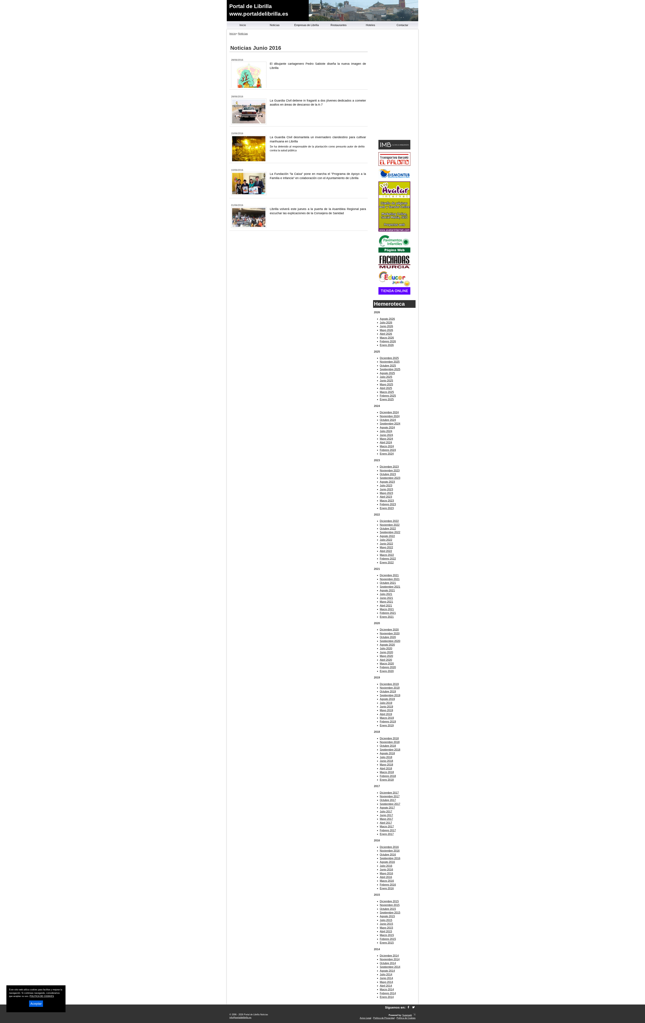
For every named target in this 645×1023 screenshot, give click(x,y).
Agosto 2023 (387, 481)
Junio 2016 (386, 869)
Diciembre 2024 (389, 412)
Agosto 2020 (387, 644)
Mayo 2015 (386, 927)
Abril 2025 (386, 388)
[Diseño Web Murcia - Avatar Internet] (414, 1015)
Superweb (407, 1015)
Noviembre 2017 (390, 796)
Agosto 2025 (387, 373)
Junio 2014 (386, 978)
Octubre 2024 (388, 420)
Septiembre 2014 (390, 966)
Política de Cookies (406, 1018)
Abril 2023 (386, 496)
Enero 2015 (387, 942)
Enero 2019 (387, 725)
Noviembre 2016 (390, 850)
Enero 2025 (387, 399)
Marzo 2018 (387, 772)
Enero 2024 (387, 453)
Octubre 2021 (388, 582)
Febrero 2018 (388, 776)
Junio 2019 (386, 706)
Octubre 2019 (388, 691)
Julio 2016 (386, 865)
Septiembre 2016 (390, 858)
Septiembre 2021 (390, 586)
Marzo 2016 (387, 880)
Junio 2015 (386, 923)
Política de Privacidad (384, 1018)
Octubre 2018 (388, 745)
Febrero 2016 (388, 884)
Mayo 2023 (386, 493)
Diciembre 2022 (389, 521)
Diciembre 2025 (389, 358)
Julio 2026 (386, 322)
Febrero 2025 (388, 395)
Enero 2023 (387, 508)
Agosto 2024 (387, 427)
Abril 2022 (386, 551)
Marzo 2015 (387, 935)
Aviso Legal (365, 1018)
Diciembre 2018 (389, 738)
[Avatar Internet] (394, 230)
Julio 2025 (386, 376)
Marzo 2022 (387, 555)
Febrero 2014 (388, 993)
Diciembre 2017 (389, 792)
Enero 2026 (387, 345)
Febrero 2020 (388, 667)
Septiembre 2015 (390, 912)
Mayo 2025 (386, 384)
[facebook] (408, 1007)
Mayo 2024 (386, 438)
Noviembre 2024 (390, 416)
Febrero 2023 (388, 504)
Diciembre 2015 (389, 901)
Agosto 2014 (387, 970)
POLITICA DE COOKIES (42, 996)
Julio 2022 (386, 539)
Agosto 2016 (387, 862)
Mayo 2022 (386, 547)
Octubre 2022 (388, 528)
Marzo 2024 (387, 446)
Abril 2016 (386, 877)
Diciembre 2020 (389, 629)
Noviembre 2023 (390, 470)
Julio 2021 (386, 594)
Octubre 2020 (388, 637)
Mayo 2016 (386, 873)
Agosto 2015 (387, 916)
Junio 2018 (386, 761)
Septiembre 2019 (390, 695)
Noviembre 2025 (390, 361)
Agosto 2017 (387, 807)
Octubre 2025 (388, 365)
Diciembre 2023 (389, 466)
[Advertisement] (394, 85)
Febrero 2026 (388, 341)
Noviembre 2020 (390, 633)
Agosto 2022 (387, 536)
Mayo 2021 (386, 601)
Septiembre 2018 (390, 749)
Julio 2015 (386, 920)
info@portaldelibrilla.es (240, 1017)
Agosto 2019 (387, 699)
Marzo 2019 (387, 717)
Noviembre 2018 (390, 742)
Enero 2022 (387, 562)
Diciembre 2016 (389, 847)
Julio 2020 (386, 648)
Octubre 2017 (388, 800)
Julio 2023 (386, 485)
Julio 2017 (386, 811)
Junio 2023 (386, 489)
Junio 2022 (386, 543)
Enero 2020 (387, 671)
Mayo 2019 (386, 710)
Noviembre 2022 (390, 524)
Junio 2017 (386, 815)
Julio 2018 (386, 757)
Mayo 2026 (386, 330)
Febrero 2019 (388, 721)
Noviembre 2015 (390, 905)
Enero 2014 (387, 997)
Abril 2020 (386, 659)
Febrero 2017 (388, 830)
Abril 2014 (386, 985)
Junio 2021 (386, 598)
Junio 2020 (386, 652)
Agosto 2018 (387, 753)
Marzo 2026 (387, 337)
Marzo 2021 (387, 609)
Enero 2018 (387, 779)
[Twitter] (413, 1007)
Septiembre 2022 (390, 532)
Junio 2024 (386, 435)
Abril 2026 (386, 333)
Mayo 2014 (386, 982)
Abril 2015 (386, 931)
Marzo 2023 (387, 500)
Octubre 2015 (388, 908)
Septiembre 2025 (390, 369)
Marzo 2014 (387, 989)
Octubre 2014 (388, 963)
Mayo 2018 (386, 764)
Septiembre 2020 (390, 641)
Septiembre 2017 (390, 804)
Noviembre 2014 (390, 959)
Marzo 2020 (387, 663)
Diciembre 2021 (389, 575)
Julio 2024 (386, 431)
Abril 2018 (386, 768)
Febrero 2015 (388, 939)
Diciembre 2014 (389, 955)
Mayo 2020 (386, 656)
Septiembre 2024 (390, 423)
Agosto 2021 (387, 590)
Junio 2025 (386, 380)
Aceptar (36, 1003)
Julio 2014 (386, 974)
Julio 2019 (386, 703)
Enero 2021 (387, 616)
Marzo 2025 (387, 392)
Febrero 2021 (388, 613)
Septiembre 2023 (390, 478)
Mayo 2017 (386, 819)
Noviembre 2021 (390, 579)
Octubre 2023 (388, 474)
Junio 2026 (386, 326)
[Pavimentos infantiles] (394, 251)
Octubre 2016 (388, 854)
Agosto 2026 (387, 318)
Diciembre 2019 (389, 684)
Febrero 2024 (388, 450)
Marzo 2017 (387, 826)
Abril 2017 (386, 822)
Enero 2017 (387, 834)
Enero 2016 (387, 888)
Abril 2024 (386, 442)
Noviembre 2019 (390, 687)
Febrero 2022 (388, 558)
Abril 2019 (386, 714)
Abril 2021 (386, 605)
